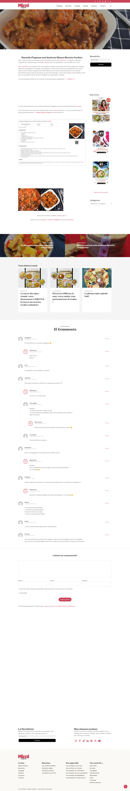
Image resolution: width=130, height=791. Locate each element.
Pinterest (70, 220)
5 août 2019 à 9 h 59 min (30, 478)
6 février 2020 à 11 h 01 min (40, 423)
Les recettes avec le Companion (77, 773)
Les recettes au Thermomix (75, 771)
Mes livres (21, 768)
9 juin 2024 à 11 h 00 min (30, 535)
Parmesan (93, 766)
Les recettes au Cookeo (74, 768)
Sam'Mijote (28, 338)
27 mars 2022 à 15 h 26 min (30, 503)
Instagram (43, 220)
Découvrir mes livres (101, 192)
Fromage (93, 780)
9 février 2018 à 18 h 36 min (35, 392)
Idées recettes (23, 766)
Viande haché (94, 773)
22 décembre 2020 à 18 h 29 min (36, 436)
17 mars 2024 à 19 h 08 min (30, 522)
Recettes (65, 34)
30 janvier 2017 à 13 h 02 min (31, 339)
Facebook (56, 220)
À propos (21, 775)
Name (20, 581)
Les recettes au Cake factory (75, 778)
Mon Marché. (61, 60)
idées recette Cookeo (43, 112)
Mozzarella (93, 775)
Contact (21, 778)
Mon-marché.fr (23, 66)
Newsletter (23, 593)
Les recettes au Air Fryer (74, 766)
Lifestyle (21, 773)
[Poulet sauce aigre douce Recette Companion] (32, 245)
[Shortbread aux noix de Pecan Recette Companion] (97, 245)
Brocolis (92, 768)
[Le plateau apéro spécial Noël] (96, 290)
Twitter (50, 220)
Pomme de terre (95, 783)
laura (26, 365)
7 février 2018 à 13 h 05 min (30, 379)
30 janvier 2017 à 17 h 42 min (36, 351)
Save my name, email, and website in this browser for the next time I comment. (46, 589)
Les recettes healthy (49, 766)
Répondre (107, 338)
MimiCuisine (33, 350)
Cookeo (46, 62)
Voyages (21, 771)
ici (65, 216)
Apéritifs (87, 270)
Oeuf (91, 778)
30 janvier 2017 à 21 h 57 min (31, 366)
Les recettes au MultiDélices (75, 775)
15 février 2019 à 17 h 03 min (30, 449)
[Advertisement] (52, 92)
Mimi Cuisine (38, 422)
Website (84, 581)
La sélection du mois (49, 773)
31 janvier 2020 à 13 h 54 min (36, 404)
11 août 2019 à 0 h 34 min (35, 491)
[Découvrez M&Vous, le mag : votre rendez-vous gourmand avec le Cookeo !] (64, 290)
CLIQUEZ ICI (70, 79)
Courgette (93, 771)
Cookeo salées (25, 270)
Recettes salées (47, 768)
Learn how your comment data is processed (60, 606)
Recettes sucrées (48, 771)
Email (52, 581)
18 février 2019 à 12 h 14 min (35, 461)
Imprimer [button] (76, 143)
